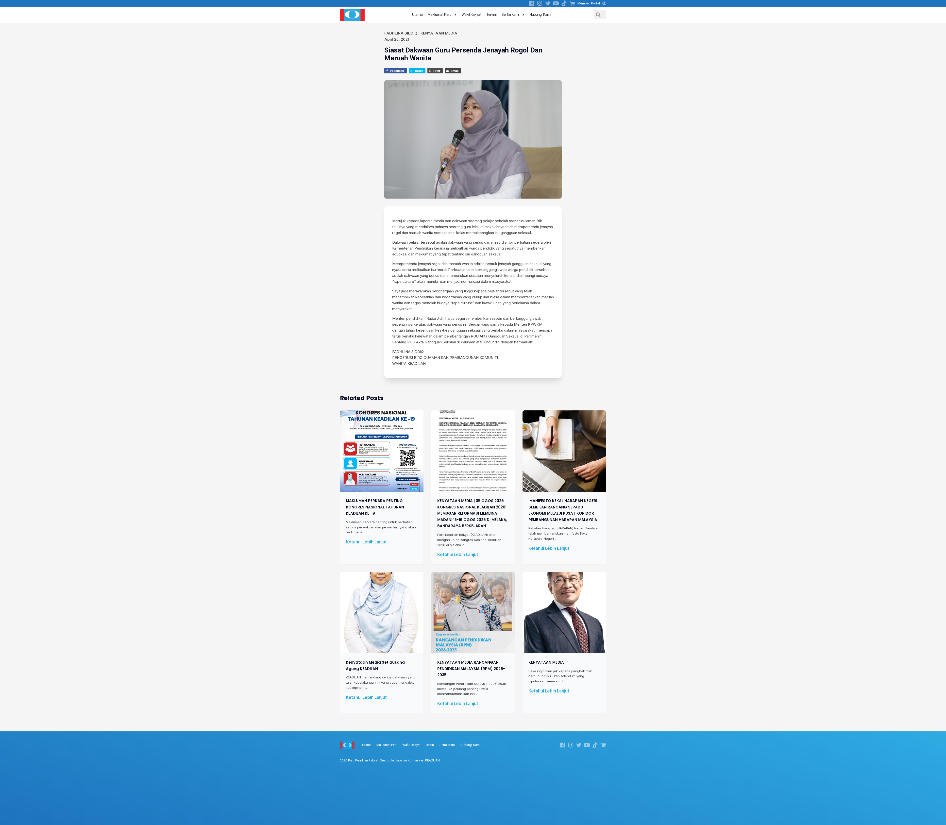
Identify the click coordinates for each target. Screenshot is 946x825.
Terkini (491, 15)
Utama (417, 15)
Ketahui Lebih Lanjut (366, 541)
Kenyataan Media (439, 33)
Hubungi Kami (540, 15)
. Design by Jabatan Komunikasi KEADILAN (390, 760)
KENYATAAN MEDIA (546, 662)
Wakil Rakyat (471, 15)
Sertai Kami (511, 15)
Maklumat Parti (440, 15)
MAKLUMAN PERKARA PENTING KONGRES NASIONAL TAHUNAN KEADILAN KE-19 (375, 507)
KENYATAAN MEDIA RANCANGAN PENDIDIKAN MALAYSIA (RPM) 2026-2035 (471, 668)
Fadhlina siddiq (400, 33)
